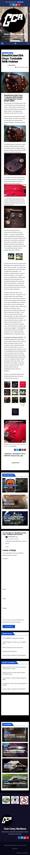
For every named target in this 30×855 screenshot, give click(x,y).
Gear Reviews (7, 485)
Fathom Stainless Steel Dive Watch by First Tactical (13, 519)
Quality (26, 67)
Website (5, 608)
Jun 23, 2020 (8, 739)
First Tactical (9, 504)
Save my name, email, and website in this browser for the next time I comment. (13, 621)
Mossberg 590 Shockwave (10, 651)
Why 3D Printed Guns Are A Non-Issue (13, 647)
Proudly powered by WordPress (10, 845)
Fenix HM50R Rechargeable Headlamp (13, 638)
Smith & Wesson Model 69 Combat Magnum (14, 655)
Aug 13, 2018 (8, 770)
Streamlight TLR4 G (18, 453)
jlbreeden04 (12, 65)
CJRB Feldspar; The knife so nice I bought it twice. (14, 751)
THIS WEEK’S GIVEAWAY (22, 853)
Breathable (18, 67)
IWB (23, 67)
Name (4, 589)
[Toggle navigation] (15, 43)
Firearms (6, 781)
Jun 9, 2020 (8, 754)
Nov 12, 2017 (8, 785)
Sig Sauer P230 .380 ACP (19, 689)
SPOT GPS (8, 487)
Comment (5, 558)
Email (4, 598)
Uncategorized (14, 485)
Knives (5, 748)
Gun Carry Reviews (15, 34)
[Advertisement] (13, 705)
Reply (7, 546)
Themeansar (14, 848)
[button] (27, 43)
